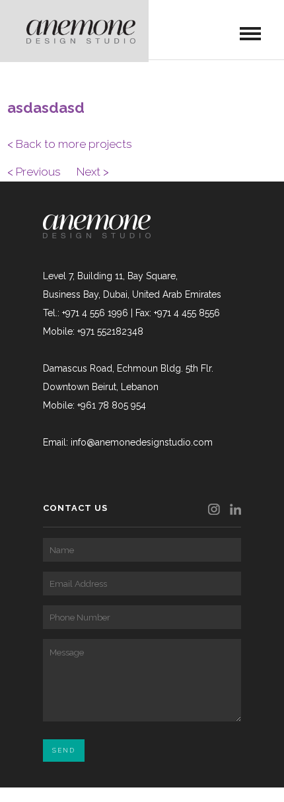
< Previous (34, 171)
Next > (93, 171)
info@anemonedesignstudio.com (142, 442)
